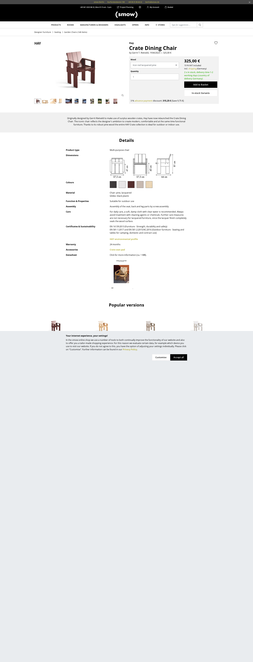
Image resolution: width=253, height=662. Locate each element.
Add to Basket (200, 84)
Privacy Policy (130, 349)
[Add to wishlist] (216, 42)
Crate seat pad (117, 249)
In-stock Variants (201, 93)
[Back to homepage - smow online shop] (126, 14)
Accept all (179, 357)
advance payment (143, 100)
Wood (133, 59)
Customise (160, 357)
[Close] (249, 2)
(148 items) (75, 32)
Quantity (135, 71)
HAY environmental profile (124, 239)
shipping (192, 68)
